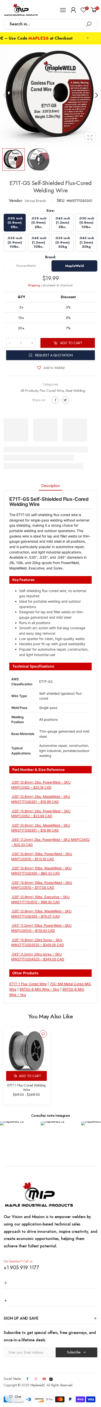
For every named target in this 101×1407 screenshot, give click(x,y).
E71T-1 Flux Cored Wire (28, 984)
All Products (29, 390)
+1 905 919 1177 (21, 1267)
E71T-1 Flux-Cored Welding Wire (26, 1087)
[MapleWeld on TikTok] (51, 1378)
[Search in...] (88, 24)
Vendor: (17, 200)
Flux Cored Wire (51, 390)
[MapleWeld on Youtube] (44, 1379)
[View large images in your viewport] (90, 137)
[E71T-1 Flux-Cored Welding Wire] (26, 1050)
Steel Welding (75, 390)
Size (50, 210)
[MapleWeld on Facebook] (27, 1379)
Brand (50, 257)
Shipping (34, 285)
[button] (96, 95)
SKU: (62, 200)
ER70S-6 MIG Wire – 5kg (39, 989)
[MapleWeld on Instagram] (36, 1379)
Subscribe (73, 1352)
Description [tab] (50, 486)
